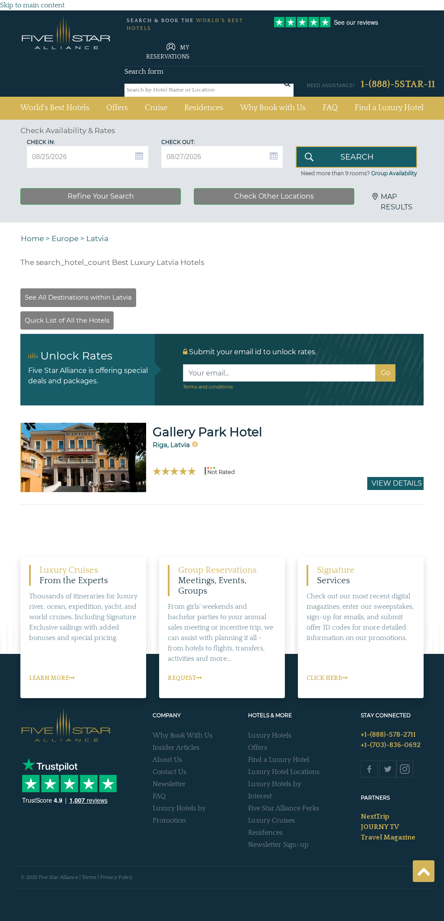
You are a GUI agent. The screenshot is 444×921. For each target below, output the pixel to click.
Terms (89, 877)
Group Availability (394, 173)
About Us (167, 760)
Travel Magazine (388, 837)
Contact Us (169, 772)
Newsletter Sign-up (278, 845)
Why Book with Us (273, 108)
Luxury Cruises (271, 820)
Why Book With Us (182, 735)
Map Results (396, 202)
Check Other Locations (274, 196)
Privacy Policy (116, 877)
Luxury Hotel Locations (284, 772)
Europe (65, 238)
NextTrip (375, 816)
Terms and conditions (208, 387)
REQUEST (182, 678)
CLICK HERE (324, 678)
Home (32, 238)
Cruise (156, 108)
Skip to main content (32, 5)
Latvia (97, 238)
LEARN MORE (49, 678)
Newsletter (169, 784)
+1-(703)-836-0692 (391, 745)
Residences (203, 108)
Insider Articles (176, 747)
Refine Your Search (101, 196)
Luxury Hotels (269, 735)
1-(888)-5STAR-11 (398, 84)
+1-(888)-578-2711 (388, 734)
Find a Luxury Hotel (389, 108)
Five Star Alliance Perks (283, 808)
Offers (117, 108)
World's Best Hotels (54, 107)
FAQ (330, 108)
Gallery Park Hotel (207, 432)
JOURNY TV (380, 827)
